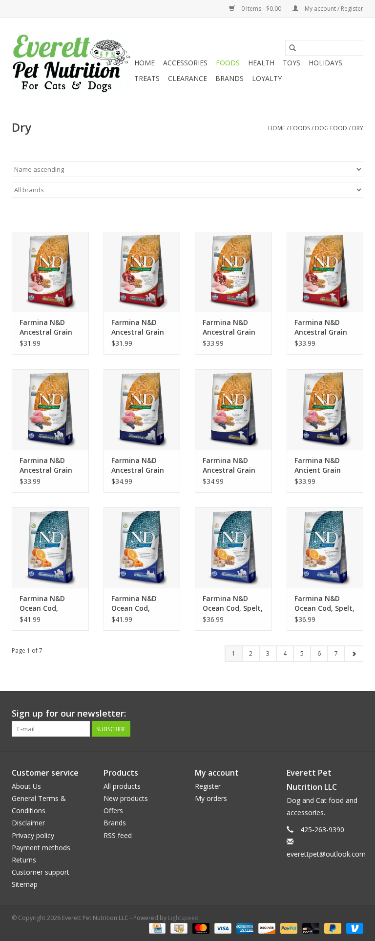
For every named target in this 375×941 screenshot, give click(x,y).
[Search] (292, 48)
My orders (211, 798)
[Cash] (177, 927)
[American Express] (244, 927)
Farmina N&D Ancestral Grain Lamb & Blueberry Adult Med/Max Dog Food (50, 465)
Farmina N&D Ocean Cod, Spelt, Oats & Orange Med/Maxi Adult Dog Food (233, 603)
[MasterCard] (200, 927)
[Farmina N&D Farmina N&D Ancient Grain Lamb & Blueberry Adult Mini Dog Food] (325, 409)
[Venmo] (353, 927)
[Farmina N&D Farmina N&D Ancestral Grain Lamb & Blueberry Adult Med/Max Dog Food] (50, 409)
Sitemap (25, 884)
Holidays (325, 62)
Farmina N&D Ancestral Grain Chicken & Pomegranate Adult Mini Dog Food (46, 327)
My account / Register (333, 8)
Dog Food (331, 128)
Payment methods (41, 847)
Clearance (187, 78)
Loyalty (267, 78)
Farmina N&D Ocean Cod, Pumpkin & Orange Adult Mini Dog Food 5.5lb (135, 603)
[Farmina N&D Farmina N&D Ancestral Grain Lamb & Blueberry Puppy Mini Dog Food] (233, 409)
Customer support (40, 872)
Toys (291, 62)
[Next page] (354, 653)
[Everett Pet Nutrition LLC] (71, 63)
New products (126, 798)
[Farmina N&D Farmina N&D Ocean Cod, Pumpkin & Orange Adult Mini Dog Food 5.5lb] (142, 547)
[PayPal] (288, 927)
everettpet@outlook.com (326, 854)
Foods (228, 62)
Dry (357, 128)
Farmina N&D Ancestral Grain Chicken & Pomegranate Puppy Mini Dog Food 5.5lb (321, 327)
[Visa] (222, 927)
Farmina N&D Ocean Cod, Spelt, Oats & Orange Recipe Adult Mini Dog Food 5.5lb (324, 603)
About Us (26, 786)
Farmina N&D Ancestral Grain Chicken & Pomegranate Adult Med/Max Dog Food (137, 327)
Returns (24, 859)
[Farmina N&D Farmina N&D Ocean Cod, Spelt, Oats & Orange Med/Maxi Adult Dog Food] (233, 547)
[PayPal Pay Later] (332, 927)
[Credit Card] (156, 927)
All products (122, 786)
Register (208, 786)
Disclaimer (28, 822)
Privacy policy (33, 835)
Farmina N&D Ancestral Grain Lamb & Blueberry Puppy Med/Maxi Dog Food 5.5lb (141, 465)
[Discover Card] (266, 927)
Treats (147, 78)
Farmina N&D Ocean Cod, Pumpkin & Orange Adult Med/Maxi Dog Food (44, 603)
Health (261, 62)
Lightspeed (183, 918)
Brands (229, 78)
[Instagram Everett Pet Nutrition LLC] (355, 713)
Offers (113, 810)
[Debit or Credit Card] (310, 927)
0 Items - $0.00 (261, 8)
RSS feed (118, 835)
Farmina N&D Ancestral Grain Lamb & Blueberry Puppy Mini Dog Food (233, 465)
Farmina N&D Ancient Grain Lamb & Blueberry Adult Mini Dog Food (324, 465)
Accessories (185, 62)
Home (144, 62)
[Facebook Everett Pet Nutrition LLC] (338, 713)
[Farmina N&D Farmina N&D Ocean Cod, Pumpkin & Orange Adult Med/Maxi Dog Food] (50, 547)
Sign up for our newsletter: (69, 713)
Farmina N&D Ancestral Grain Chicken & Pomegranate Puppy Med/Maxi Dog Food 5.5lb (231, 327)
